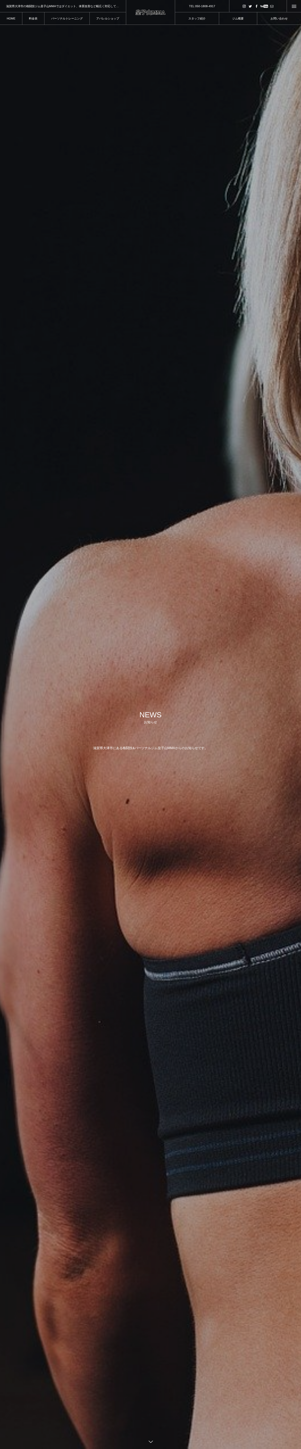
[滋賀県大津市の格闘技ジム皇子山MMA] (150, 12)
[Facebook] (256, 6)
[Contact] (272, 6)
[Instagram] (244, 6)
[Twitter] (250, 6)
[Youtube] (264, 6)
